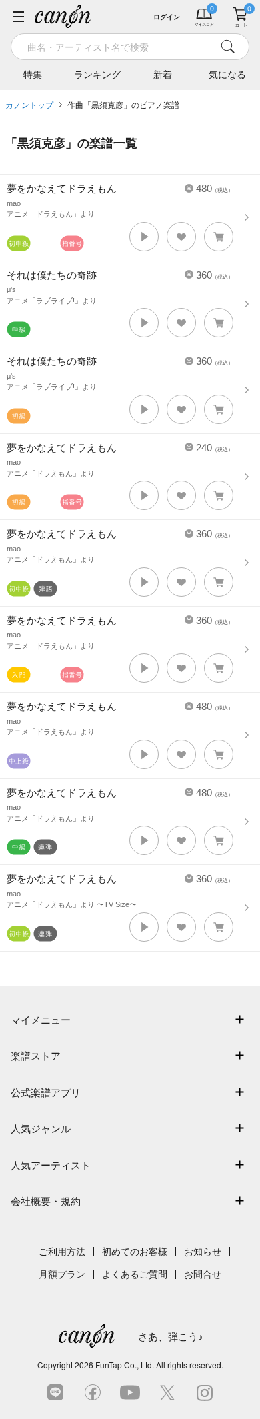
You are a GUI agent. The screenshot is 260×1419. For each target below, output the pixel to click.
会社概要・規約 (46, 1201)
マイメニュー (41, 1020)
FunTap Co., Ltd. (124, 1364)
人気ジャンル (41, 1128)
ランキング (97, 74)
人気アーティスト (51, 1165)
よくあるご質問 (134, 1274)
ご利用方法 (62, 1251)
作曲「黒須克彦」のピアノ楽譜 (123, 105)
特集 (32, 74)
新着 (162, 74)
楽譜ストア (36, 1056)
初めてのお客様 (134, 1251)
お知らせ (202, 1251)
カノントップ (29, 105)
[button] (144, 236)
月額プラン (62, 1274)
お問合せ (202, 1274)
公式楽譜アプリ (46, 1092)
